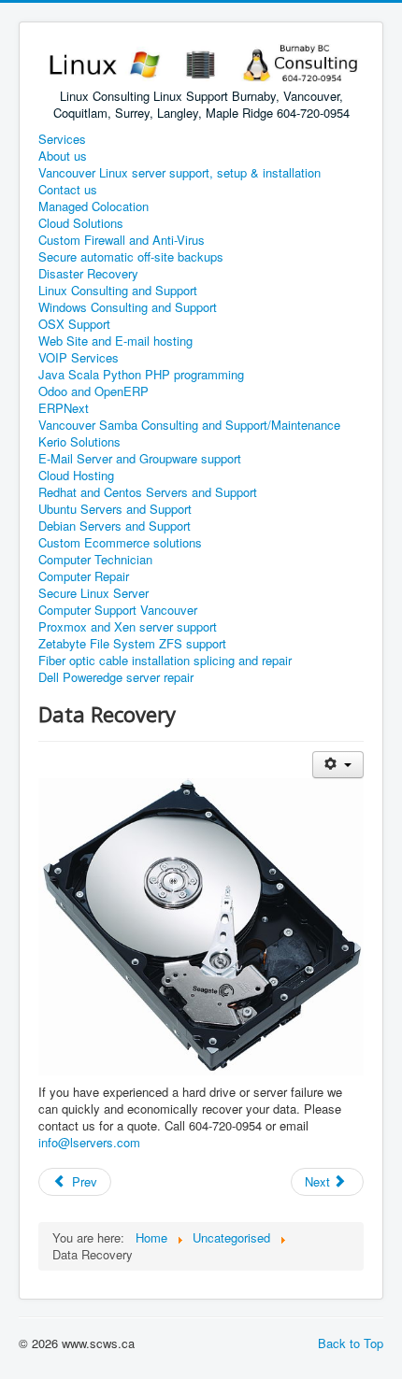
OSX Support (74, 324)
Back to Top (350, 1343)
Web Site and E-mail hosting (115, 341)
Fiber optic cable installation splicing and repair (165, 660)
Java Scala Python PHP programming (141, 374)
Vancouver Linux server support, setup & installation (179, 172)
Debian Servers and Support (114, 526)
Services (62, 139)
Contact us (67, 189)
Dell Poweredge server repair (116, 677)
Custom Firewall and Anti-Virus (121, 240)
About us (62, 156)
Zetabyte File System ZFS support (132, 643)
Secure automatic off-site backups (130, 257)
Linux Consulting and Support (117, 290)
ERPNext (63, 408)
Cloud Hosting (76, 475)
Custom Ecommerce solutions (120, 542)
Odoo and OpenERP (93, 391)
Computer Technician (95, 559)
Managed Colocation (93, 206)
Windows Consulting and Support (127, 307)
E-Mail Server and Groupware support (139, 458)
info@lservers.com (89, 1142)
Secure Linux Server (93, 593)
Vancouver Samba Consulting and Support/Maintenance (189, 425)
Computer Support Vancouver (117, 610)
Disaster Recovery (88, 273)
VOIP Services (78, 357)
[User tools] (338, 764)
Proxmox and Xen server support (127, 626)
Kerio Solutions (79, 442)
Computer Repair (83, 576)
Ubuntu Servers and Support (115, 509)
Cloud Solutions (80, 223)
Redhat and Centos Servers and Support (147, 492)
